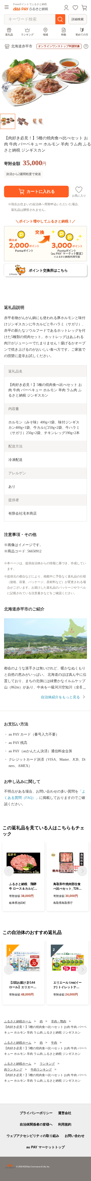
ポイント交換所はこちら (48, 270)
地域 (45, 34)
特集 (63, 34)
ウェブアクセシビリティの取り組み (33, 1136)
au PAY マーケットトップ (45, 1147)
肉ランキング (13, 1069)
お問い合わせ (74, 1136)
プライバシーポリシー (36, 1113)
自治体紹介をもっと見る (60, 697)
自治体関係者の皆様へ (36, 1124)
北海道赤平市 (21, 46)
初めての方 (82, 34)
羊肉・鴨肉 (58, 1021)
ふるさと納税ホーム (17, 1021)
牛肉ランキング (41, 1069)
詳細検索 (78, 19)
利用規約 (64, 1124)
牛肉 (54, 1042)
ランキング (27, 34)
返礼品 (9, 34)
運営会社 (64, 1113)
